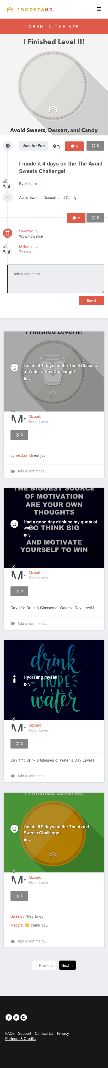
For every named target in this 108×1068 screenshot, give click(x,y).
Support (24, 1033)
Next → (67, 965)
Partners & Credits (20, 1038)
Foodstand (29, 9)
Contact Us (44, 1033)
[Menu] (99, 9)
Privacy (63, 1033)
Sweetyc (29, 230)
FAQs (9, 1033)
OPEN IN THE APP (54, 26)
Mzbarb (30, 183)
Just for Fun (34, 146)
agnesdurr (19, 455)
